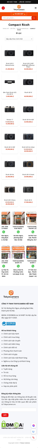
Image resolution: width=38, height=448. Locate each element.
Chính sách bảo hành (11, 334)
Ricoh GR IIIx (10, 174)
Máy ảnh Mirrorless (22, 28)
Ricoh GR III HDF (10, 147)
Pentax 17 (10, 120)
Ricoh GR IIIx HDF (28, 120)
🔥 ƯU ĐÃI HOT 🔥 (19, 14)
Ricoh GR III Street (28, 174)
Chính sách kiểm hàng (12, 344)
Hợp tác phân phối (10, 386)
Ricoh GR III (28, 200)
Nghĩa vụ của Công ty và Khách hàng (17, 361)
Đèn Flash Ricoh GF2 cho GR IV (9, 93)
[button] (3, 8)
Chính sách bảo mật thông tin (13, 437)
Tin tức (6, 372)
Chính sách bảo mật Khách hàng (15, 358)
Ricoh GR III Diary (9, 200)
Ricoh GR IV (28, 92)
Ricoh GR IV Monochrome (9, 64)
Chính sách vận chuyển (12, 341)
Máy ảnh (12, 28)
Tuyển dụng (8, 369)
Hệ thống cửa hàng (11, 379)
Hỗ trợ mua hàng (10, 376)
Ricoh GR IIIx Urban (28, 147)
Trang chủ (6, 28)
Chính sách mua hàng (11, 337)
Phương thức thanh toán (13, 351)
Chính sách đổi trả (10, 347)
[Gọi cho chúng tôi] (18, 231)
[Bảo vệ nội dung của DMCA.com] (12, 424)
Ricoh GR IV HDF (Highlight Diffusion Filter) (28, 65)
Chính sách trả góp (10, 354)
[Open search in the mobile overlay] (19, 18)
